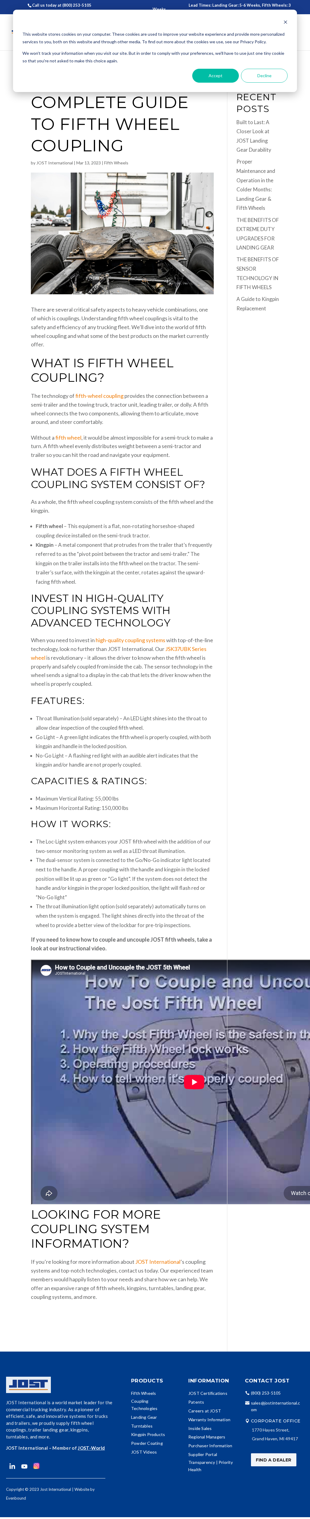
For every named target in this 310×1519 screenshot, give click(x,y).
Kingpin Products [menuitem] (148, 1434)
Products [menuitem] (147, 1381)
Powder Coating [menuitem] (147, 1443)
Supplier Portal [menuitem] (202, 1454)
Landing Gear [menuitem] (144, 1417)
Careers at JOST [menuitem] (204, 1410)
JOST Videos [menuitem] (144, 1452)
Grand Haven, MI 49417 (275, 1438)
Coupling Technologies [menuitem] (144, 1404)
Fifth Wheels (116, 162)
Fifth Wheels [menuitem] (143, 1393)
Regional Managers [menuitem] (206, 1436)
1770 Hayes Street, (271, 1429)
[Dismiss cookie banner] (285, 23)
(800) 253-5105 (266, 1392)
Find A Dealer (274, 1460)
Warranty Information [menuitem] (209, 1419)
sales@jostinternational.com (275, 1406)
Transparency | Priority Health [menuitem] (210, 1466)
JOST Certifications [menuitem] (207, 1393)
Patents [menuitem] (196, 1402)
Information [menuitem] (208, 1381)
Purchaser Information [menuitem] (210, 1445)
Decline (264, 75)
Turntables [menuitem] (142, 1425)
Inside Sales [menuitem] (200, 1428)
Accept (216, 75)
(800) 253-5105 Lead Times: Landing (145, 5)
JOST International (54, 162)
